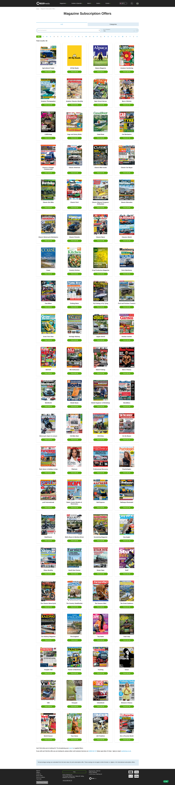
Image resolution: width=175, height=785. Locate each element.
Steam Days (100, 570)
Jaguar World (100, 336)
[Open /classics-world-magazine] (127, 224)
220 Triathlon (100, 736)
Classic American (74, 167)
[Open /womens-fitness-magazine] (127, 690)
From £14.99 (74, 439)
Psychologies (126, 469)
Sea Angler (126, 537)
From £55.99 (74, 240)
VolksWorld (100, 703)
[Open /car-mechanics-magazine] (127, 122)
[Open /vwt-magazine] (48, 690)
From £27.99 (100, 105)
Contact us (38, 774)
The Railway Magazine (48, 636)
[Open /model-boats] (74, 390)
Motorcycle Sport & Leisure (48, 436)
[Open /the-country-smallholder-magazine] (74, 591)
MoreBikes (126, 403)
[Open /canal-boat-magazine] (101, 122)
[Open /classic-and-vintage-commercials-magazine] (48, 155)
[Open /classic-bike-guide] (101, 155)
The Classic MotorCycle (48, 603)
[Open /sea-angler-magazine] (127, 524)
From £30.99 (48, 340)
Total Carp (126, 636)
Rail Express (101, 502)
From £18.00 (74, 274)
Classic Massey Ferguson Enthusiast (100, 203)
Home (37, 8)
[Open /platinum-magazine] (74, 456)
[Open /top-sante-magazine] (101, 624)
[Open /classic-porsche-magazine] (74, 224)
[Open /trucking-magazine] (101, 657)
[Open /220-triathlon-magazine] (101, 723)
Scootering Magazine (100, 537)
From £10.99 (48, 472)
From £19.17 (100, 71)
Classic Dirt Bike (48, 202)
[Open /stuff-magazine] (127, 557)
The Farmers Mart (100, 603)
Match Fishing (100, 369)
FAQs (74, 771)
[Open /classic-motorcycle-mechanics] (48, 224)
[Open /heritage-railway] (74, 324)
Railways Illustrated (126, 502)
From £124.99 (48, 105)
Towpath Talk (48, 669)
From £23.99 (100, 207)
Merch (89, 3)
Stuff (126, 570)
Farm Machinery (126, 270)
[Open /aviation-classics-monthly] (74, 88)
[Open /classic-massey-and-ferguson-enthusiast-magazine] (101, 190)
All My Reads (74, 68)
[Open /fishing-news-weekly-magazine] (74, 291)
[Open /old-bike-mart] (74, 423)
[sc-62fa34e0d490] (43, 3)
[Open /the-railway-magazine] (48, 624)
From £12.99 (48, 673)
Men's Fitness (126, 369)
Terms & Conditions (40, 777)
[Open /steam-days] (101, 557)
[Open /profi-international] (48, 490)
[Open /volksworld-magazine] (101, 690)
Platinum (74, 469)
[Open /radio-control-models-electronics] (74, 490)
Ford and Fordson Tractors (126, 303)
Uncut (127, 669)
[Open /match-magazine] (48, 357)
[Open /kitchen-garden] (127, 324)
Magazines (63, 3)
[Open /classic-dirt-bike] (48, 190)
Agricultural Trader (48, 68)
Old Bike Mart (74, 436)
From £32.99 (48, 138)
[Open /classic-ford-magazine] (74, 190)
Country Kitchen (74, 270)
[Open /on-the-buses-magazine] (127, 423)
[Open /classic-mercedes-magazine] (127, 190)
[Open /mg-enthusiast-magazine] (74, 357)
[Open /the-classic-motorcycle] (48, 591)
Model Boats (74, 403)
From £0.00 (48, 640)
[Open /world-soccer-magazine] (48, 723)
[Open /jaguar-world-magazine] (101, 324)
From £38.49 (126, 71)
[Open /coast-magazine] (48, 258)
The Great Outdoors (126, 603)
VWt (48, 703)
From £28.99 (126, 207)
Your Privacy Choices (42, 782)
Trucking (100, 669)
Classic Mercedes (126, 202)
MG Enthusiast (74, 369)
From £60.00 (74, 574)
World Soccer (48, 736)
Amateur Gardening (126, 68)
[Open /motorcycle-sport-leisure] (48, 423)
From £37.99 (100, 472)
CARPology (48, 134)
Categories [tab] (113, 24)
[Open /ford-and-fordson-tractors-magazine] (127, 291)
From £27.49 (126, 540)
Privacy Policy (39, 775)
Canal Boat (100, 134)
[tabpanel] (87, 392)
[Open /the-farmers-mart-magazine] (101, 591)
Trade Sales (39, 779)
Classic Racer (100, 237)
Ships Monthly (48, 570)
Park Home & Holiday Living (48, 469)
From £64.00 (100, 274)
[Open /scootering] (101, 524)
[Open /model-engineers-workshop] (101, 390)
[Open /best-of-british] (127, 88)
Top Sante (100, 636)
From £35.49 (100, 340)
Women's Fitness (126, 703)
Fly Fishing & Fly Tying (100, 303)
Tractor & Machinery (74, 669)
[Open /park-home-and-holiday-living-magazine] (48, 456)
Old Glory (100, 436)
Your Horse (74, 736)
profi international (48, 502)
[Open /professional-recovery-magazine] (101, 456)
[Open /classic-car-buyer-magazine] (127, 155)
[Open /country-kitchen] (74, 258)
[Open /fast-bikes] (48, 291)
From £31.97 (126, 439)
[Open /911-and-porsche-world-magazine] (127, 723)
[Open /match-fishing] (101, 357)
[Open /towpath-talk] (48, 657)
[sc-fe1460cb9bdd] (93, 778)
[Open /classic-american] (74, 155)
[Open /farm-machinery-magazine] (127, 258)
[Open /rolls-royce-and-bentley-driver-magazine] (74, 524)
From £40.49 (126, 673)
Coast (48, 270)
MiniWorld (48, 403)
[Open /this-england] (74, 624)
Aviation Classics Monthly (74, 101)
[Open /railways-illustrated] (127, 490)
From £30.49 (48, 274)
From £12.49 (126, 406)
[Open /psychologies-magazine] (127, 456)
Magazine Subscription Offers (48, 8)
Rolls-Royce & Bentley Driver (74, 537)
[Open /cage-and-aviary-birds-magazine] (74, 122)
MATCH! (48, 369)
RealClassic (48, 537)
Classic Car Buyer (126, 167)
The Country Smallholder (74, 603)
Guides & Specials (77, 3)
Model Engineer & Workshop (100, 403)
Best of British (126, 101)
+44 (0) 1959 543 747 (67, 780)
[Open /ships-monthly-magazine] (48, 557)
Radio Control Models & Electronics (74, 503)
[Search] (99, 30)
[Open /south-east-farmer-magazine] (74, 557)
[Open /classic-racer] (101, 224)
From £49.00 (74, 71)
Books (98, 3)
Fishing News (74, 303)
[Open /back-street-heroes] (101, 88)
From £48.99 (48, 373)
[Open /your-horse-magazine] (74, 723)
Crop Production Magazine (100, 270)
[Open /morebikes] (127, 390)
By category (107, 29)
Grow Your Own (48, 336)
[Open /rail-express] (101, 490)
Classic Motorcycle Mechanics (48, 237)
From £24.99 (74, 105)
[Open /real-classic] (48, 524)
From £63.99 (126, 172)
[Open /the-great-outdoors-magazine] (127, 591)
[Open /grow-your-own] (48, 324)
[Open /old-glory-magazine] (101, 423)
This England (74, 636)
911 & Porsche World (126, 736)
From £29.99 (74, 340)
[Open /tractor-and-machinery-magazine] (74, 657)
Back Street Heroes (100, 101)
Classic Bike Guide (100, 167)
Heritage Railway (74, 336)
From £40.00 (48, 71)
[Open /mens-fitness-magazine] (127, 357)
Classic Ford (74, 202)
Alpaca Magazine (100, 68)
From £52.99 (74, 138)
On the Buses (126, 436)
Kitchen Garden (127, 336)
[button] (66, 3)
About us (38, 770)
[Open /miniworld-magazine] (48, 390)
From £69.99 (74, 307)
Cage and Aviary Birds (74, 134)
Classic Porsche (74, 237)
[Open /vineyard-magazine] (74, 690)
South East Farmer (74, 570)
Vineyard (74, 703)
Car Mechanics (127, 134)
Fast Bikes (48, 303)
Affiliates (38, 772)
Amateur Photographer (48, 101)
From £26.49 (100, 138)
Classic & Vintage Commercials (48, 168)
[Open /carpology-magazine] (48, 122)
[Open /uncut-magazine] (127, 657)
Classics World (127, 237)
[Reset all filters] (137, 30)
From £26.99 (48, 307)
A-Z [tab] (62, 24)
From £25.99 (48, 207)
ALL (39, 36)
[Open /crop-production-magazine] (101, 258)
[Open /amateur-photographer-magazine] (48, 88)
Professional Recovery (100, 469)
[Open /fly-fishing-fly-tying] (101, 291)
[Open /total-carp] (127, 624)
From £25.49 (48, 172)
